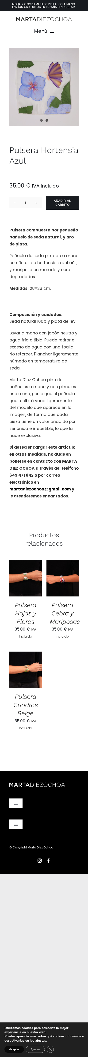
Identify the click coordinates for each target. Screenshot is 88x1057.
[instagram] (40, 860)
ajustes (40, 1041)
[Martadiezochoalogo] (44, 19)
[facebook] (48, 860)
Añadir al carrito (62, 202)
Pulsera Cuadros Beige (25, 705)
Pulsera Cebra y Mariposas (65, 613)
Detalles (25, 585)
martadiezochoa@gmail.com (40, 489)
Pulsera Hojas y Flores (25, 613)
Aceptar (14, 1049)
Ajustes (35, 1049)
